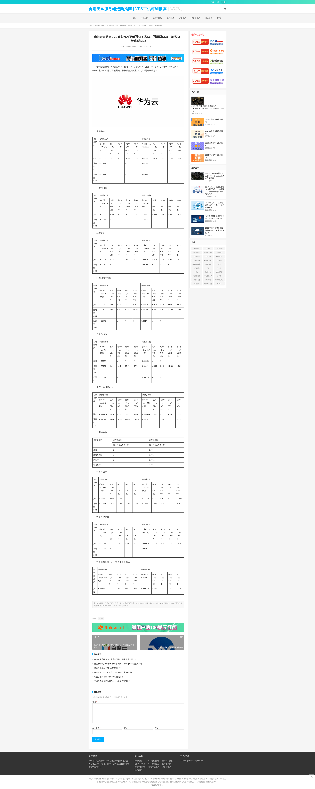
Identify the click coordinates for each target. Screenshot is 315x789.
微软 (197, 272)
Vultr (208, 268)
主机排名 (170, 18)
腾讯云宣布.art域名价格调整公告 (107, 668)
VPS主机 (196, 268)
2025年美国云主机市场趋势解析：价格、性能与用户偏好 (214, 205)
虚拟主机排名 (140, 767)
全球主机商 (157, 18)
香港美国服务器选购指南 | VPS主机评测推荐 (128, 9)
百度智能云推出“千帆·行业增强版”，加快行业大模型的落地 (118, 664)
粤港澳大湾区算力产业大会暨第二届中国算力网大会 (115, 659)
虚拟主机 (208, 280)
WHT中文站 (160, 785)
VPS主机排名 (153, 767)
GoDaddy (197, 256)
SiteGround (208, 264)
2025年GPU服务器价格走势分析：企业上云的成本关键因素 (214, 175)
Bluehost (196, 248)
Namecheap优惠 (208, 260)
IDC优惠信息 (153, 764)
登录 (212, 2)
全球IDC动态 (167, 761)
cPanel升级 (219, 248)
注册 (217, 2)
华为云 (101, 618)
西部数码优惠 (208, 283)
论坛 (219, 18)
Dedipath (219, 252)
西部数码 (197, 283)
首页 (135, 18)
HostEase (208, 256)
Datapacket (196, 252)
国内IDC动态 (99, 25)
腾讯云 (219, 276)
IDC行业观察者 (131, 46)
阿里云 (219, 283)
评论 (94, 702)
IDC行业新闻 (153, 761)
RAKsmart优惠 (196, 264)
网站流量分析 (208, 276)
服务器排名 (195, 18)
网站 (156, 728)
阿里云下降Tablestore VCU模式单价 (108, 677)
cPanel (208, 248)
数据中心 (208, 272)
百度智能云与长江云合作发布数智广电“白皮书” (113, 672)
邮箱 (126, 728)
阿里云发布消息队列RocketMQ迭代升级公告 (112, 681)
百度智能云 (196, 276)
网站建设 (208, 18)
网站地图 (138, 761)
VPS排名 (182, 18)
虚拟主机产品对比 (219, 280)
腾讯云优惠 (196, 280)
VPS (219, 264)
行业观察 (144, 18)
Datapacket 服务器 (208, 253)
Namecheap (196, 260)
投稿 (223, 2)
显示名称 (96, 728)
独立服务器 (219, 272)
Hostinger (219, 256)
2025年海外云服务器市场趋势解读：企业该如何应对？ (214, 230)
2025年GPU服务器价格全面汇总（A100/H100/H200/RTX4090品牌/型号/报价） (207, 108)
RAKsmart (219, 260)
